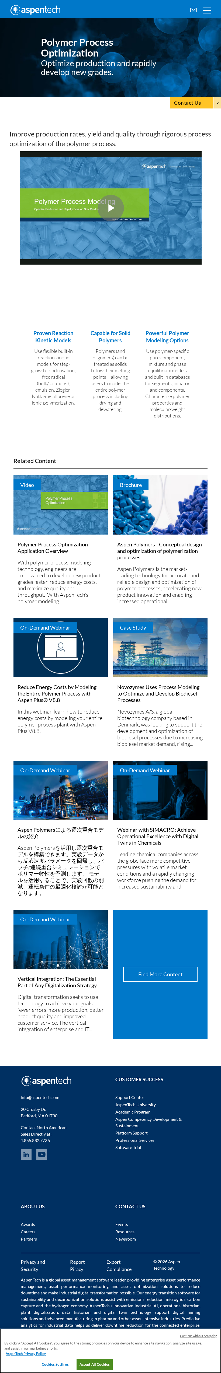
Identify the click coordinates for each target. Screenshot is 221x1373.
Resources (124, 1231)
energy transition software (169, 1292)
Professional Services (134, 1140)
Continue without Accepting (198, 1335)
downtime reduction (124, 1325)
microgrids (175, 1299)
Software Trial (128, 1147)
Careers (28, 1231)
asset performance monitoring (79, 1286)
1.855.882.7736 (35, 1140)
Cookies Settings (55, 1364)
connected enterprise (179, 1325)
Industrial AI (146, 1305)
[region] (110, 1351)
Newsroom (125, 1238)
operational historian (179, 1305)
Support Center (129, 1097)
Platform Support (131, 1132)
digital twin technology (127, 1312)
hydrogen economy (69, 1305)
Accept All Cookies (95, 1364)
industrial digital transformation (89, 1292)
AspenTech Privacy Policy (26, 1353)
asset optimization (139, 1286)
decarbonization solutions (79, 1299)
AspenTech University (135, 1104)
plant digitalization (39, 1312)
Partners (29, 1238)
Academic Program (132, 1111)
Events (121, 1224)
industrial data (59, 1325)
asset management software (87, 1279)
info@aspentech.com (40, 1097)
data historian (76, 1312)
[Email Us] (193, 9)
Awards (28, 1224)
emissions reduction (145, 1299)
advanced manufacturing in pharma (79, 1318)
